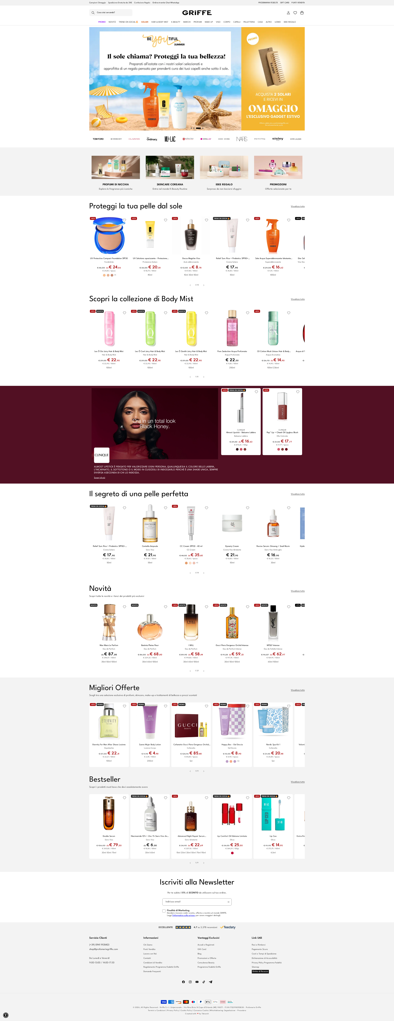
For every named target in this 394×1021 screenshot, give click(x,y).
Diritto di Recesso (260, 972)
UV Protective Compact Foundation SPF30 (109, 258)
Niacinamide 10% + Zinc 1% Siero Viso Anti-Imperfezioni (150, 836)
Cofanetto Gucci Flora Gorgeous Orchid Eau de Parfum (191, 745)
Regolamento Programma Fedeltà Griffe (161, 967)
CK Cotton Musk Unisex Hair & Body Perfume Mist (273, 351)
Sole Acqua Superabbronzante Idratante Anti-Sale (273, 258)
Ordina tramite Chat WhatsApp (166, 3)
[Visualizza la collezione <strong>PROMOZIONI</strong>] (278, 167)
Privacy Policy (173, 1010)
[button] (110, 12)
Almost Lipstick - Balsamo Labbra (241, 433)
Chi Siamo (147, 945)
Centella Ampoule (150, 546)
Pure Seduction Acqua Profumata (232, 351)
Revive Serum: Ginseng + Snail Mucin (273, 546)
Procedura (241, 1010)
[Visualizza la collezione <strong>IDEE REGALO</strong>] (224, 167)
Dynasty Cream (232, 546)
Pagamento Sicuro (260, 949)
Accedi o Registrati (206, 945)
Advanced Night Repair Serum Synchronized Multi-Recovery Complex (191, 836)
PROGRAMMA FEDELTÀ (268, 3)
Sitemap (255, 967)
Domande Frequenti (152, 972)
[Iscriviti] (228, 902)
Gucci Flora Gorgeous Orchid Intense (232, 645)
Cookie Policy (186, 1010)
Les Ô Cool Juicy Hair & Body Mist (150, 351)
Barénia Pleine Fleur (150, 645)
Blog (199, 954)
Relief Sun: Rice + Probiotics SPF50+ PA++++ (232, 258)
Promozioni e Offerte (207, 958)
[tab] (191, 128)
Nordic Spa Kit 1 (273, 745)
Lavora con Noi (150, 954)
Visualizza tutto (298, 206)
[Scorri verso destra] (203, 285)
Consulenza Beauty (206, 963)
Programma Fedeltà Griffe (209, 967)
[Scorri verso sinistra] (190, 285)
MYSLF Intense (273, 645)
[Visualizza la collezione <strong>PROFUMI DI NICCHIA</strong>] (116, 167)
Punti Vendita (149, 949)
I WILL (191, 645)
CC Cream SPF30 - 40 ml (191, 546)
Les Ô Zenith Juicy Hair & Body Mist (191, 351)
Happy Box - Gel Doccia (232, 745)
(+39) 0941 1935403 (99, 945)
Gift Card (202, 949)
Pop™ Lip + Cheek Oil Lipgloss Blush (282, 433)
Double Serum (109, 836)
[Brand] (102, 455)
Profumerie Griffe (253, 1007)
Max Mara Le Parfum (109, 645)
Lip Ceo (273, 836)
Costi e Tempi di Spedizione (264, 954)
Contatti (147, 958)
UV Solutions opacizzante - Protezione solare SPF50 (150, 258)
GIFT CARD (284, 3)
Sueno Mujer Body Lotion (150, 745)
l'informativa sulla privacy (183, 915)
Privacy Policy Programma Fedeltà (266, 963)
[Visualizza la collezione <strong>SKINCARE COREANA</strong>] (170, 167)
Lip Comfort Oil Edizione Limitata (232, 836)
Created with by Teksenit (197, 1014)
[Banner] (98, 139)
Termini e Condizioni (157, 1010)
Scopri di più (99, 478)
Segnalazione (229, 1010)
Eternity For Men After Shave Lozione (109, 745)
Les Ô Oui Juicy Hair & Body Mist (108, 351)
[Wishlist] (295, 12)
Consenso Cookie (201, 1010)
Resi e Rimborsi (258, 945)
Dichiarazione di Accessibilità (264, 958)
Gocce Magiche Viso (191, 258)
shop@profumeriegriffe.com (103, 949)
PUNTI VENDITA (298, 3)
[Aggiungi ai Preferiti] (124, 220)
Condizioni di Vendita (152, 963)
